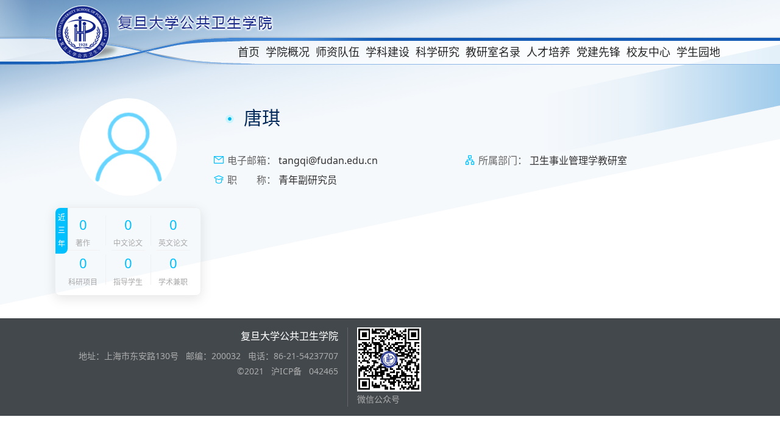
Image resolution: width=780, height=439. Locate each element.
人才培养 (548, 52)
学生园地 (698, 52)
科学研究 (437, 52)
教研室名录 (493, 52)
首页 (249, 52)
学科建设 (388, 52)
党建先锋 (598, 52)
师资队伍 (338, 52)
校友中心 (648, 52)
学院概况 (288, 52)
